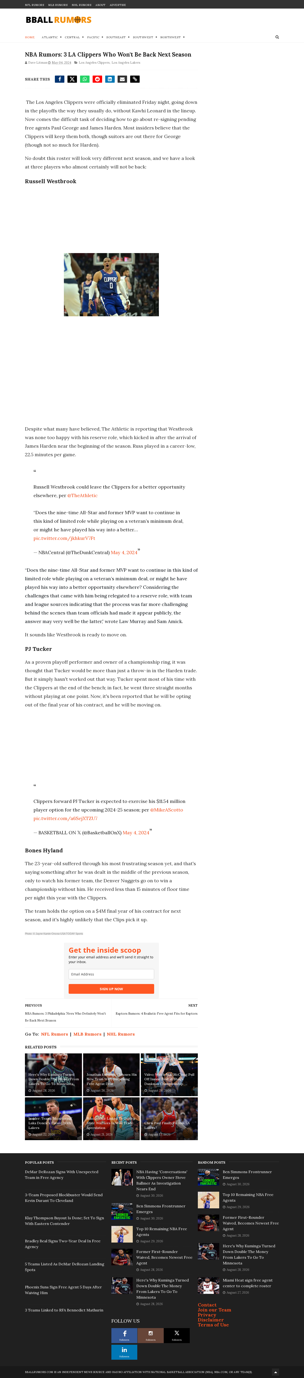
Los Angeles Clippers (94, 63)
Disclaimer (211, 1320)
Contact (207, 1305)
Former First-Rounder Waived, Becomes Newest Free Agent (164, 1257)
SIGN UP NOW (111, 989)
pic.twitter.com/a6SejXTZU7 (65, 818)
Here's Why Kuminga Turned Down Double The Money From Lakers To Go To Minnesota (53, 1079)
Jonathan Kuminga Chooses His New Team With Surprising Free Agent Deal (112, 1079)
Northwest (170, 37)
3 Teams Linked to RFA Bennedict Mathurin (64, 1310)
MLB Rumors (57, 5)
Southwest (143, 37)
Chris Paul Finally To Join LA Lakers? (167, 1125)
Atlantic (50, 37)
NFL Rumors (34, 5)
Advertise (118, 5)
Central (72, 37)
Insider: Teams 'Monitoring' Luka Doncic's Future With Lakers (50, 1123)
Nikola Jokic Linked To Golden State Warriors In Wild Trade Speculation (111, 1123)
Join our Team (214, 1310)
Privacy (207, 1315)
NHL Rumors (81, 5)
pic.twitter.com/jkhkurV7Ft (64, 538)
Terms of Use (213, 1325)
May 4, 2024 (124, 552)
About (100, 5)
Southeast (116, 37)
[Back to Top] (275, 1372)
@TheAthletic (82, 495)
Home (30, 37)
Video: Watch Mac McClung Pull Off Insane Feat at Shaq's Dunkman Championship (169, 1079)
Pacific (93, 37)
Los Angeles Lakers (126, 63)
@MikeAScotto (166, 810)
